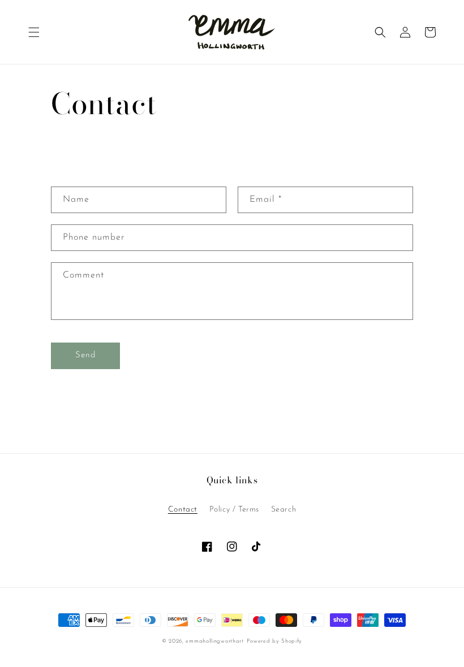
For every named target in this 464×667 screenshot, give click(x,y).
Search (284, 509)
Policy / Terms (234, 509)
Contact (182, 509)
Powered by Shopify (275, 641)
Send (85, 355)
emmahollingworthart (214, 641)
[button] (34, 32)
